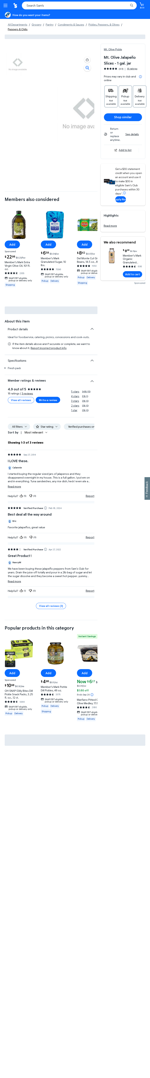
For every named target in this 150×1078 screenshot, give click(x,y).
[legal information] (140, 76)
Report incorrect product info (49, 348)
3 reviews (27, 393)
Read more (110, 225)
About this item (17, 321)
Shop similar (123, 117)
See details (132, 134)
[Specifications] (92, 360)
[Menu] (6, 5)
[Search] (132, 5)
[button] (87, 60)
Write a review (48, 400)
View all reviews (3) (51, 606)
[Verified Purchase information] (45, 508)
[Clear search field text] (126, 5)
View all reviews (21, 400)
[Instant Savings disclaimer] (92, 694)
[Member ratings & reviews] (92, 380)
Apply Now (120, 199)
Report (90, 496)
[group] (120, 69)
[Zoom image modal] (87, 67)
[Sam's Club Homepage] (15, 5)
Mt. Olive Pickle (113, 49)
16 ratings (132, 68)
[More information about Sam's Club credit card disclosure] (124, 192)
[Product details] (92, 329)
